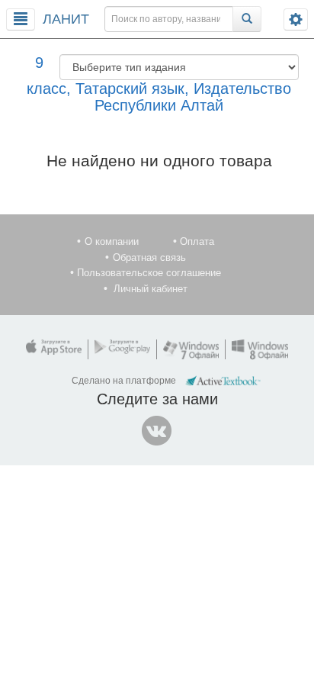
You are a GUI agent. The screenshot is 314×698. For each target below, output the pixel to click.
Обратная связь (149, 257)
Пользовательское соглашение (149, 272)
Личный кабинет (150, 288)
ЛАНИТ (66, 19)
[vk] (157, 431)
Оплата (197, 241)
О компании (112, 241)
